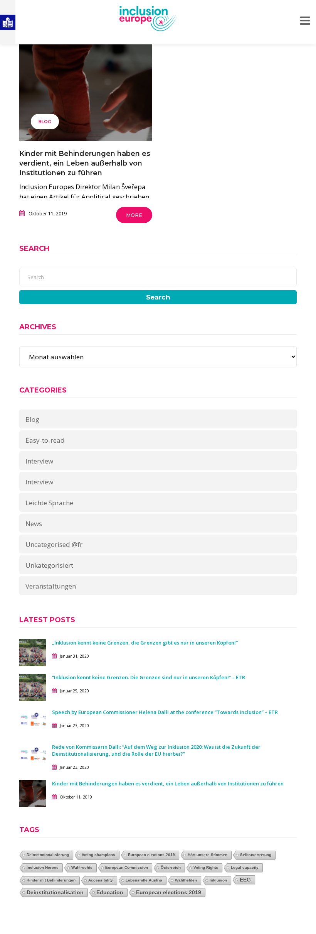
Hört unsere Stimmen (207, 855)
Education (109, 892)
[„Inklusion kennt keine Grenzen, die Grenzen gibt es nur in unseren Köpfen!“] (32, 651)
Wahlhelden (186, 880)
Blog (45, 121)
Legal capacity (245, 867)
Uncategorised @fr (53, 544)
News (33, 523)
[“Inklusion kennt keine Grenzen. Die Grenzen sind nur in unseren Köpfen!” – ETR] (32, 686)
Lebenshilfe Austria (144, 880)
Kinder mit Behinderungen (51, 880)
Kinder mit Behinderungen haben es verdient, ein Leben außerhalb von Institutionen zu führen (84, 163)
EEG (245, 879)
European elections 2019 (151, 855)
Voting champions (98, 855)
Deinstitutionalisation (55, 892)
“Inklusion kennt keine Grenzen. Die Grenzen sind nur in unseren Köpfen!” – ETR (148, 677)
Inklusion (218, 880)
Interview (39, 461)
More (134, 215)
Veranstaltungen (50, 586)
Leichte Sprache (49, 502)
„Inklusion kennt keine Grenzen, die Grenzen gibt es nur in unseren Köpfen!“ (145, 642)
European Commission (126, 867)
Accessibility (100, 880)
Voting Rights (205, 867)
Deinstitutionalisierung (48, 855)
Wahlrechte (81, 867)
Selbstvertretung (255, 855)
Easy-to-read (45, 440)
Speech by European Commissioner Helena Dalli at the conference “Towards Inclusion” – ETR (165, 712)
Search (158, 297)
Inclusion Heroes (43, 867)
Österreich (171, 867)
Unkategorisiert (49, 565)
